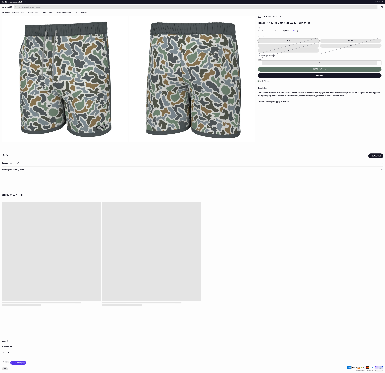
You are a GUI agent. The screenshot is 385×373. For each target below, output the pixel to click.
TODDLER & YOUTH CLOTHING (63, 12)
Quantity (260, 59)
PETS (77, 12)
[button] (319, 69)
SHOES (50, 12)
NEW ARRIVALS (6, 12)
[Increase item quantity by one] (379, 63)
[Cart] (381, 7)
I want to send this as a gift (267, 55)
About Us (5, 341)
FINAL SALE (84, 12)
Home (259, 17)
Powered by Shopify (360, 370)
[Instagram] (6, 363)
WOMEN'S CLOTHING (18, 12)
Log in (382, 2)
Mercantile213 (7, 7)
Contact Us (6, 352)
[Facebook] (8, 363)
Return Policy (7, 346)
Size (260, 37)
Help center (376, 155)
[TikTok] (3, 363)
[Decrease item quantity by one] (260, 63)
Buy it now (320, 75)
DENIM (44, 12)
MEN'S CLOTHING (33, 12)
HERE (6, 2)
